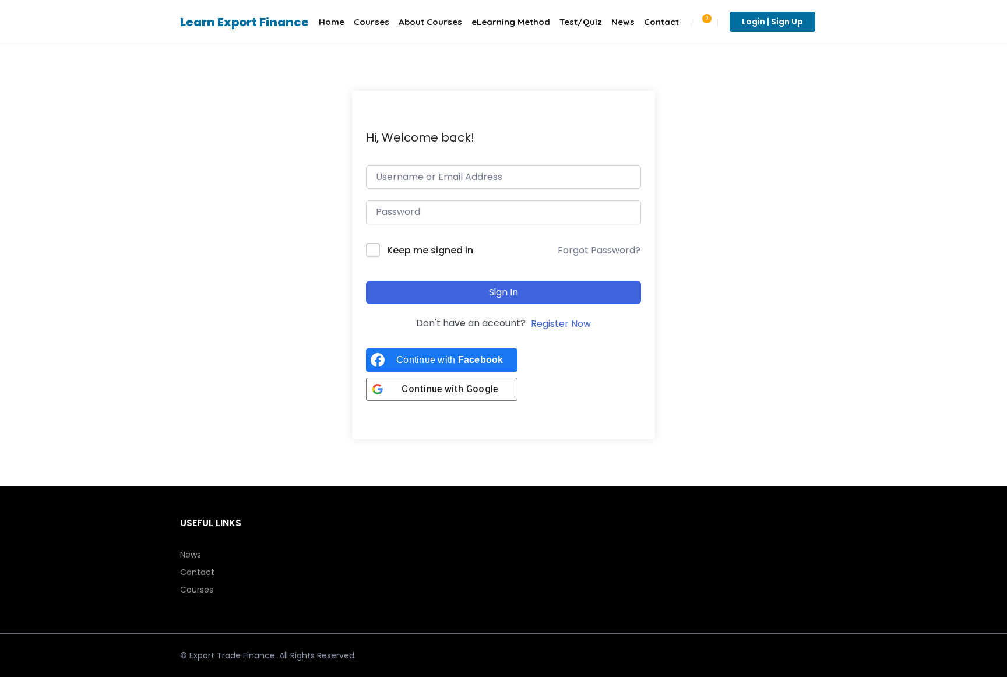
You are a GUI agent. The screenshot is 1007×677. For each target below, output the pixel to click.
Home (331, 21)
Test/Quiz (580, 21)
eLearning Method (510, 21)
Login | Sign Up (772, 21)
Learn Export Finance (244, 22)
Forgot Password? (599, 250)
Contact (661, 21)
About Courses (430, 21)
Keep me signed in (430, 250)
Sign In (503, 292)
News (623, 21)
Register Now (561, 323)
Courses (371, 21)
